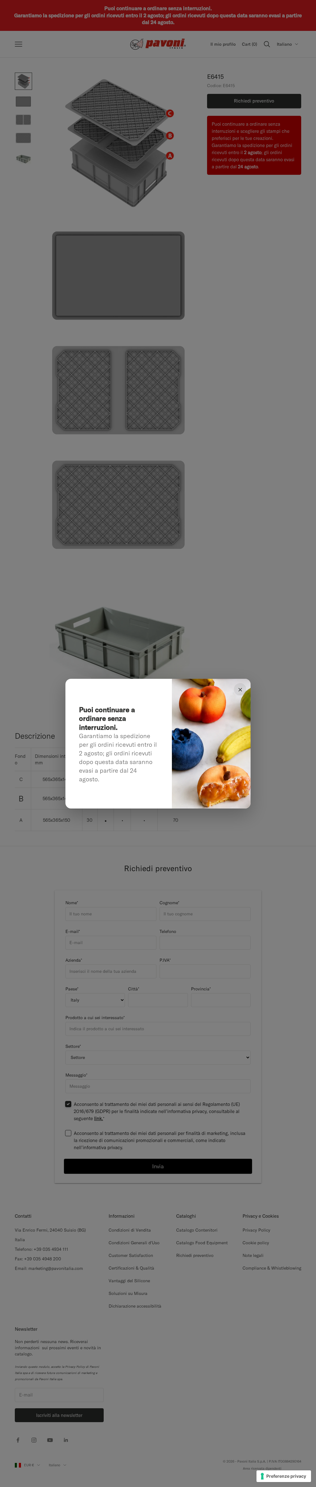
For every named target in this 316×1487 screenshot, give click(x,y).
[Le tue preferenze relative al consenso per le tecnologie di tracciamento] (283, 1476)
